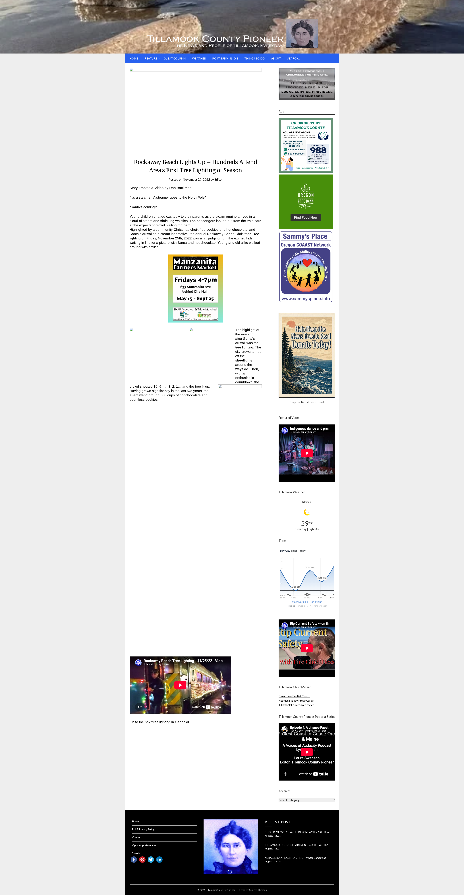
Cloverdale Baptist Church (294, 696)
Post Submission (225, 58)
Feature (151, 58)
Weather (199, 58)
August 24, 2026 (273, 835)
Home (134, 58)
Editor (218, 179)
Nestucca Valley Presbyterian (296, 700)
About (276, 58)
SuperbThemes (258, 889)
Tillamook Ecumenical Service (296, 705)
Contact (137, 837)
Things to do (254, 58)
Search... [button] (293, 58)
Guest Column (175, 58)
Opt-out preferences (144, 845)
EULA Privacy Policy (143, 829)
